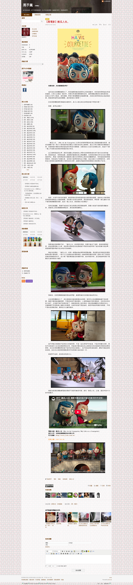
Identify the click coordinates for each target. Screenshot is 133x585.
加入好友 (34, 29)
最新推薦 (39, 177)
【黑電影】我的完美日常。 (30, 223)
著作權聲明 (50, 579)
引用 (103, 485)
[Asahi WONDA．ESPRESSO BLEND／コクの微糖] (25, 244)
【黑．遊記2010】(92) (29, 156)
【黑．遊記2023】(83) (29, 128)
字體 (47, 551)
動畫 (59, 479)
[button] (50, 551)
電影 (55, 479)
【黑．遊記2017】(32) (29, 141)
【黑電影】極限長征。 (72, 524)
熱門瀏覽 (25, 180)
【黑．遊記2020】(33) (29, 135)
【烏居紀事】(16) (27, 113)
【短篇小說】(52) (27, 111)
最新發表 (25, 177)
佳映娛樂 (65, 479)
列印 (109, 485)
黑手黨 (28, 5)
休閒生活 (53, 504)
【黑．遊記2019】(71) (29, 137)
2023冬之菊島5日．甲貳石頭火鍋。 (106, 524)
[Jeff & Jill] (81, 495)
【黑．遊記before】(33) (29, 163)
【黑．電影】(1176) (28, 117)
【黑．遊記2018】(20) (29, 139)
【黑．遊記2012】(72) (29, 152)
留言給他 (34, 36)
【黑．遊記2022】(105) (29, 130)
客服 (62, 579)
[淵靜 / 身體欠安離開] (92, 495)
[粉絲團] (23, 583)
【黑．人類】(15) (27, 167)
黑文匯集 (27, 15)
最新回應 (32, 177)
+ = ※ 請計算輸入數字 (57, 566)
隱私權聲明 (57, 579)
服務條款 (43, 579)
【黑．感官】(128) (28, 120)
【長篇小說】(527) (28, 107)
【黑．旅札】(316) (28, 122)
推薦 (97, 485)
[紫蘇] (53, 495)
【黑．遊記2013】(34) (29, 150)
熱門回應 (32, 180)
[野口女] (47, 495)
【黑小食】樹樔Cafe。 (30, 202)
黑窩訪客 (48, 15)
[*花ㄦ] (75, 495)
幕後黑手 (49, 479)
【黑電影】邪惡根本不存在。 (32, 183)
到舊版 (37, 5)
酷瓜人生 (71, 479)
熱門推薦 (39, 180)
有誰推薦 (48, 490)
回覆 (90, 485)
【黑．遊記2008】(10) (29, 161)
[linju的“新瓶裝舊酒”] (64, 495)
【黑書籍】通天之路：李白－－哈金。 (50, 525)
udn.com (110, 579)
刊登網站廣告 (24, 579)
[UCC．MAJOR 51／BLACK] (35, 244)
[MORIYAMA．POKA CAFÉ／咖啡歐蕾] (35, 239)
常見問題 (37, 579)
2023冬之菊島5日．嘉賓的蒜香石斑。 (84, 524)
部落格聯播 (29, 281)
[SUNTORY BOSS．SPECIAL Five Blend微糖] (30, 244)
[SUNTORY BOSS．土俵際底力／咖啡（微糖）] (40, 244)
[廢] (97, 495)
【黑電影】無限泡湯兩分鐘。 (32, 186)
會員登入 (47, 547)
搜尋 (41, 21)
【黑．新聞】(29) (27, 124)
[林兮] (59, 495)
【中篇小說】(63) (27, 109)
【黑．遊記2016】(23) (29, 143)
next (28, 169)
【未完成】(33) (27, 115)
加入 (102, 583)
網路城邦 (106, 583)
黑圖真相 (37, 15)
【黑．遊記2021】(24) (29, 133)
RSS (23, 281)
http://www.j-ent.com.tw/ (65, 435)
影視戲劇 (59, 504)
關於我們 (31, 579)
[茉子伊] (70, 495)
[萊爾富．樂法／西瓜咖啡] (40, 239)
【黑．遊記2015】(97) (29, 145)
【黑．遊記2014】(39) (29, 148)
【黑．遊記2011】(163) (29, 154)
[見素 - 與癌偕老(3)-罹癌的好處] (86, 495)
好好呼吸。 (59, 523)
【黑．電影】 (74, 504)
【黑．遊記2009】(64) (29, 158)
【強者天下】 (26, 273)
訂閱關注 (34, 33)
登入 (99, 583)
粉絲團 (26, 583)
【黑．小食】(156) (28, 165)
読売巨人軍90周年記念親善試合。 (94, 524)
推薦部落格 (35, 31)
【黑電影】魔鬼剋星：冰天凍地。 (32, 218)
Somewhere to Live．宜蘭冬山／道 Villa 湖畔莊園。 (32, 189)
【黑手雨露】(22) (27, 104)
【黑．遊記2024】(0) (28, 126)
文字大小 (56, 551)
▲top (110, 577)
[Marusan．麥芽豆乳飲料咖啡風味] (25, 239)
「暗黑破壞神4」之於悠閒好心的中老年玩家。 (32, 194)
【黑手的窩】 (26, 271)
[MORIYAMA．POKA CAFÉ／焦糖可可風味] (30, 239)
